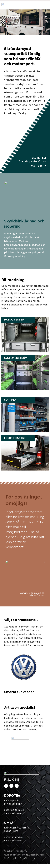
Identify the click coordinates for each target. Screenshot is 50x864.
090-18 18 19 (38, 165)
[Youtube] (11, 786)
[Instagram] (17, 786)
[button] (46, 4)
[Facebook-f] (6, 786)
